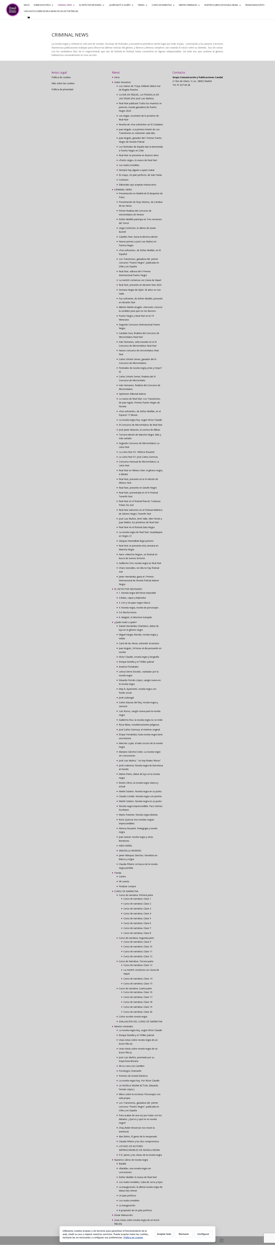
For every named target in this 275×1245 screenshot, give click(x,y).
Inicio (27, 5)
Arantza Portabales (129, 666)
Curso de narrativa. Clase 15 (137, 983)
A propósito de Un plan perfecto (135, 1210)
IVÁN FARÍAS (125, 845)
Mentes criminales (188, 5)
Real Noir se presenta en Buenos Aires (139, 155)
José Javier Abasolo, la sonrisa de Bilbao (139, 429)
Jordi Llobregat (126, 697)
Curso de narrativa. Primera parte (136, 895)
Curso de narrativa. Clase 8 (137, 933)
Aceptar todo (164, 1234)
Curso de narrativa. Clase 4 (137, 913)
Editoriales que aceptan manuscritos (137, 184)
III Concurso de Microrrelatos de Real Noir (140, 424)
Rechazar (184, 1234)
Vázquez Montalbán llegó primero (136, 540)
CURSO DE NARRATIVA (162, 5)
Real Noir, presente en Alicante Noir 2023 (140, 284)
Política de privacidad (62, 89)
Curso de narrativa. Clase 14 (137, 978)
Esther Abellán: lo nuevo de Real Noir (138, 1177)
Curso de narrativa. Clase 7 (137, 928)
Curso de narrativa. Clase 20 (137, 1011)
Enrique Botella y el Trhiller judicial (136, 661)
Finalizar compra (127, 886)
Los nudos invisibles (129, 165)
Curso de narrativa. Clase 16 (137, 992)
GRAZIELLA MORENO (130, 850)
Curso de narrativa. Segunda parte (136, 937)
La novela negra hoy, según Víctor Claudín (140, 419)
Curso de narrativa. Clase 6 (137, 923)
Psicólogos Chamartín (130, 1070)
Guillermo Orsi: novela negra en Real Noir (140, 563)
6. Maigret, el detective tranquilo (135, 617)
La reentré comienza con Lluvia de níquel (140, 280)
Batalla (122, 1163)
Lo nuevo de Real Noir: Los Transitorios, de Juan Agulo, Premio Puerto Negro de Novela (140, 402)
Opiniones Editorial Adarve (132, 393)
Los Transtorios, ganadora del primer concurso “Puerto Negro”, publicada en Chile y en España (139, 262)
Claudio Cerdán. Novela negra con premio (140, 796)
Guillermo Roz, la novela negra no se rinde (140, 719)
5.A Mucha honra (127, 612)
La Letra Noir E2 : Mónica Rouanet (137, 451)
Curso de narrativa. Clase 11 (137, 951)
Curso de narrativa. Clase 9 (137, 941)
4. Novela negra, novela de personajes (139, 607)
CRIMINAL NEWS (65, 5)
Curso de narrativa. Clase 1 (137, 898)
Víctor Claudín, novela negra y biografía (139, 656)
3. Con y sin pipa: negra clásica (134, 602)
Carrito (122, 876)
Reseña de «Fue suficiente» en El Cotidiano (141, 124)
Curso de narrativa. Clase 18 (137, 1001)
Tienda (141, 5)
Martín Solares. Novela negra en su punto (140, 791)
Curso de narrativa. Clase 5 (137, 918)
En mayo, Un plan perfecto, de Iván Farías (140, 174)
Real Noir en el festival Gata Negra (137, 527)
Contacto (123, 179)
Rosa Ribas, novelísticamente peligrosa (139, 724)
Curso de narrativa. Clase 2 (137, 903)
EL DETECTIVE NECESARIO (90, 5)
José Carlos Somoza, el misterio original (139, 729)
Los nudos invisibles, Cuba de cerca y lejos (141, 1182)
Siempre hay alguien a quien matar (137, 170)
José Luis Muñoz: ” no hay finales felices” (140, 760)
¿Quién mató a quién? (119, 5)
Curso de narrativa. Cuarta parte (135, 988)
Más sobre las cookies (63, 83)
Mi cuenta (124, 881)
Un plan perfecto (127, 1195)
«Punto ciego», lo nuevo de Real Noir (138, 160)
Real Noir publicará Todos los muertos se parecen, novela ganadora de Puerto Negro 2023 (140, 107)
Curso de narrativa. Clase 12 (137, 956)
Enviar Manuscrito (254, 5)
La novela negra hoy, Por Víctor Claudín (139, 1080)
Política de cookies (61, 77)
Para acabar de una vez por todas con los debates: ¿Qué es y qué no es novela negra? (140, 1119)
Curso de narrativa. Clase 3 (137, 908)
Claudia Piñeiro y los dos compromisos (139, 1141)
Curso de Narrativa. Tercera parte (136, 961)
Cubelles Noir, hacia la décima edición (138, 236)
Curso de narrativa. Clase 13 (137, 965)
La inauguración (127, 1205)
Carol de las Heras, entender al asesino (139, 643)
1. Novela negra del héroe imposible (137, 592)
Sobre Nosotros (42, 5)
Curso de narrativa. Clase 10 (137, 946)
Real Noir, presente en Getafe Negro (138, 487)
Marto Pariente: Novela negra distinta (138, 814)
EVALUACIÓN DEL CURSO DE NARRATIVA (140, 1021)
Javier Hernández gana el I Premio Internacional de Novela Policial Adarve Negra (139, 580)
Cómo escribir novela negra (133, 1016)
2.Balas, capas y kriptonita (132, 597)
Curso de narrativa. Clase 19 (137, 1006)
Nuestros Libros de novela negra (221, 5)
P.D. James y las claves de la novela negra (140, 1154)
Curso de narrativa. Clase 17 (137, 997)
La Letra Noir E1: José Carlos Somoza (138, 456)
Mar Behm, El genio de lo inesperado (138, 1136)
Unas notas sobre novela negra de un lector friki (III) (51, 11)
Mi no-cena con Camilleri (131, 1065)
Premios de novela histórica (133, 1075)
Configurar (203, 1234)
